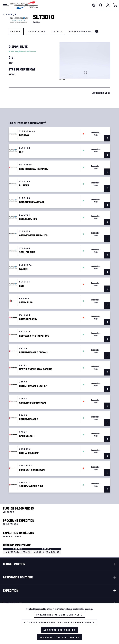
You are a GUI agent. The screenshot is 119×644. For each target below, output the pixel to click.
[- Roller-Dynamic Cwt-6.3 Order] (107, 355)
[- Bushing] (107, 138)
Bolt (21, 285)
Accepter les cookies (59, 630)
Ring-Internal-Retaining (33, 168)
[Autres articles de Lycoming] (13, 167)
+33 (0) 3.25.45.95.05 (47, 552)
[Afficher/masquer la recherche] (100, 5)
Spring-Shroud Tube (31, 486)
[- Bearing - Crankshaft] (107, 472)
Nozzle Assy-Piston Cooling (35, 369)
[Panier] (115, 5)
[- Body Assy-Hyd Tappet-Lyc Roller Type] (107, 339)
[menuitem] (4, 5)
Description (37, 31)
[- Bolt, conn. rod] (107, 222)
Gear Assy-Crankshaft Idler (32, 403)
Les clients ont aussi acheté (27, 123)
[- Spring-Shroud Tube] (107, 489)
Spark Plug (26, 302)
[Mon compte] (107, 5)
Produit (16, 31)
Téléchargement (83, 31)
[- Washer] (107, 272)
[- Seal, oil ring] (107, 255)
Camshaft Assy (28, 319)
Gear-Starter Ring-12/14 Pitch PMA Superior (33, 235)
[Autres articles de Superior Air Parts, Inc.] (19, 20)
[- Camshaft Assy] (107, 322)
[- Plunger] (107, 188)
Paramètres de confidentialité (59, 615)
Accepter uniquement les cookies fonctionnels (59, 622)
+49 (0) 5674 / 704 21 (18, 552)
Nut (21, 152)
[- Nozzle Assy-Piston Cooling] (107, 372)
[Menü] (4, 5)
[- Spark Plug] (107, 305)
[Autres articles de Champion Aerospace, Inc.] (13, 301)
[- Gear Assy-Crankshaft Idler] (107, 406)
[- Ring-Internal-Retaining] (107, 171)
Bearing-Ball (27, 436)
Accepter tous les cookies (59, 637)
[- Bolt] (107, 289)
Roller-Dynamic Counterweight (28, 419)
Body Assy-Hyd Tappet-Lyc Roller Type (34, 336)
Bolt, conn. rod (28, 218)
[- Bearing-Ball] (107, 439)
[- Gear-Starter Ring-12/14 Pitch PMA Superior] (107, 238)
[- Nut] (107, 155)
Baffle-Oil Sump (29, 453)
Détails (57, 31)
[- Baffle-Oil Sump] (107, 456)
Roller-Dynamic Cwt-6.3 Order (33, 352)
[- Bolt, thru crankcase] (107, 205)
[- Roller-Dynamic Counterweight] (107, 422)
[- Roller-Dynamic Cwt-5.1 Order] (107, 389)
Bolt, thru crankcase (31, 202)
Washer (23, 269)
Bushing (24, 135)
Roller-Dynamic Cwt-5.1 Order (33, 386)
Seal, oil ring (27, 252)
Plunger (24, 185)
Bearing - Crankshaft (32, 469)
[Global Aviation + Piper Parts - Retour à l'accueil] (24, 5)
